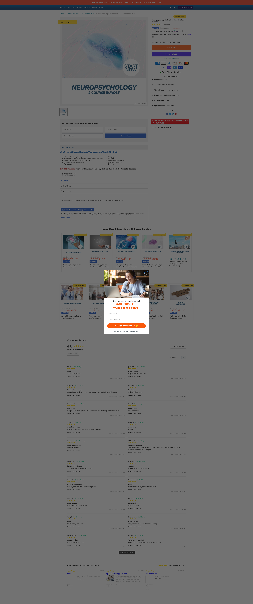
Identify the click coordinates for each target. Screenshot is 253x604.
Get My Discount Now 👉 (126, 325)
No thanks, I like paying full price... (126, 331)
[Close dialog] (146, 272)
